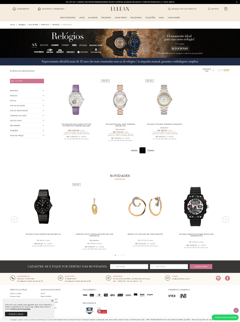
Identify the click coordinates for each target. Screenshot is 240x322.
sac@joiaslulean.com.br (181, 279)
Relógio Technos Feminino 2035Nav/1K (164, 124)
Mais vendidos (67, 17)
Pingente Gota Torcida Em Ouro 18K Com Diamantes (94, 235)
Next (225, 219)
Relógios (106, 17)
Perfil (43, 293)
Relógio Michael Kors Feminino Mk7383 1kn (120, 125)
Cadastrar (201, 266)
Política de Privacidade (20, 309)
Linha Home (174, 17)
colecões (150, 17)
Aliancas (93, 17)
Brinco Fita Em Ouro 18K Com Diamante (145, 234)
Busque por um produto (184, 9)
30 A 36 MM (33, 25)
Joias (81, 17)
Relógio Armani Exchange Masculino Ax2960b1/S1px (196, 235)
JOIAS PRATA (121, 17)
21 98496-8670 (70, 279)
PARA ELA (45, 25)
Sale (161, 17)
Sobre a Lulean (16, 293)
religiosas (136, 17)
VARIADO (56, 25)
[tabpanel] (43, 217)
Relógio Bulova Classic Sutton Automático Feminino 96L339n (76, 125)
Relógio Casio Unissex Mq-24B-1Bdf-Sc (43, 234)
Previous (14, 219)
